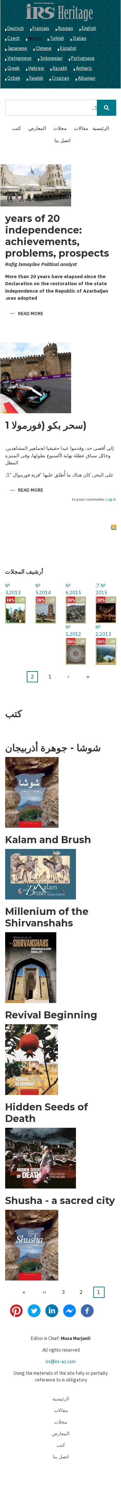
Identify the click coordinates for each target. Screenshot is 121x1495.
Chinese (43, 48)
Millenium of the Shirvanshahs (46, 917)
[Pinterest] (16, 1310)
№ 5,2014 (43, 589)
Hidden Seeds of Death (46, 1113)
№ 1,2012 (73, 630)
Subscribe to (113, 527)
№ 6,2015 (73, 589)
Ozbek (13, 78)
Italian (79, 38)
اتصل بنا (62, 140)
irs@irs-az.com (61, 1361)
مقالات (81, 128)
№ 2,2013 (103, 630)
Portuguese (83, 58)
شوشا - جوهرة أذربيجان (53, 748)
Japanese (17, 48)
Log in (111, 499)
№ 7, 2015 (101, 589)
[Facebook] (87, 1310)
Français (41, 28)
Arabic (34, 38)
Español (68, 48)
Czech (13, 38)
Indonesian (51, 58)
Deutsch (15, 28)
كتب (16, 128)
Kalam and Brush (48, 840)
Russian (65, 28)
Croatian (60, 78)
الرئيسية (100, 128)
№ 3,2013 (13, 589)
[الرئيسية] (59, 11)
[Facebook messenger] (69, 1310)
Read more (26, 314)
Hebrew (36, 68)
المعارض (37, 128)
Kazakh (60, 68)
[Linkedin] (51, 1310)
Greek (13, 68)
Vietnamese (19, 58)
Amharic (84, 68)
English (89, 28)
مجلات (60, 128)
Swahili (36, 78)
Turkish (57, 38)
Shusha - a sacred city (60, 1201)
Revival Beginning (51, 1015)
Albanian (86, 78)
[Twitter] (34, 1310)
